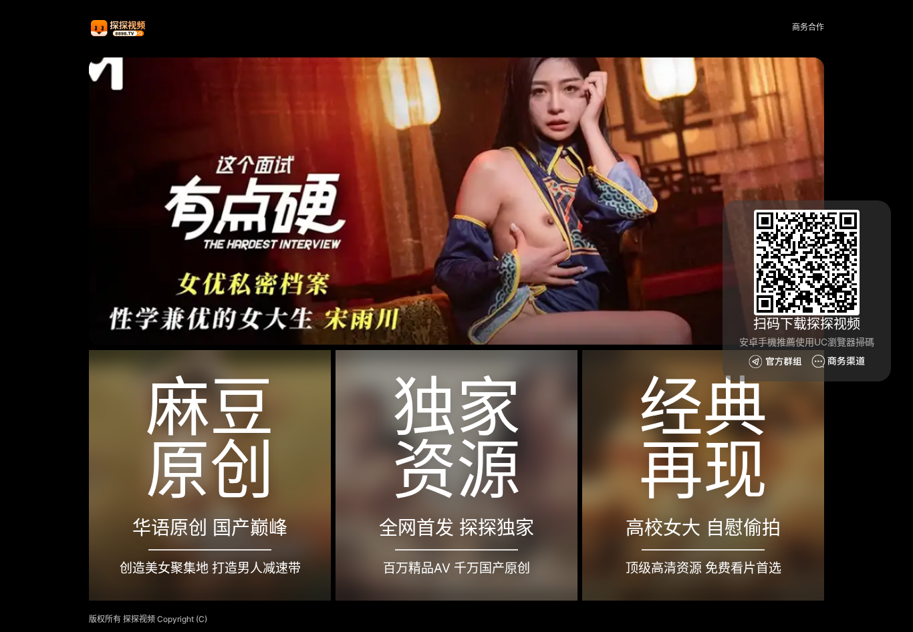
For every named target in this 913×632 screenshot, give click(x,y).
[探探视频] (119, 27)
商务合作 (808, 27)
